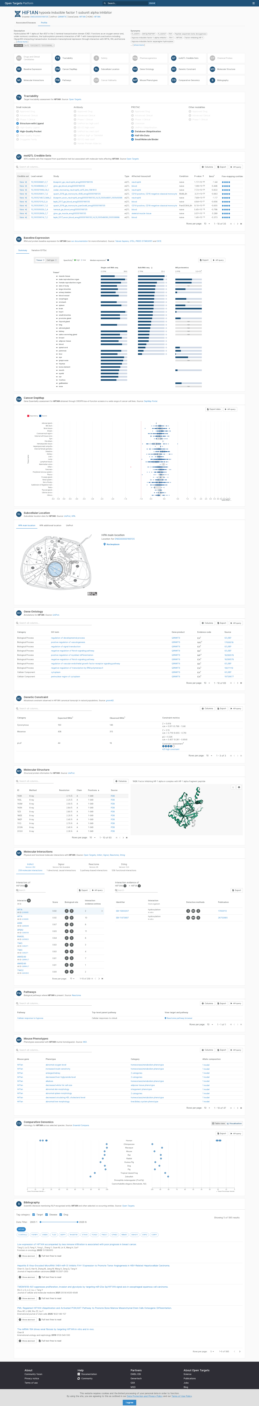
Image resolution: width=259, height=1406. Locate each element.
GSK (133, 1382)
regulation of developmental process (68, 638)
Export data (215, 409)
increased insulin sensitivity (58, 1069)
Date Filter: (21, 1222)
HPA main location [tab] (26, 525)
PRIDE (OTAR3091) (144, 241)
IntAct (99, 855)
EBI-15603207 (122, 911)
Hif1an (20, 1065)
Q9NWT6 (62, 17)
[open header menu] (253, 3)
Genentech (136, 1378)
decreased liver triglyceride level (61, 1077)
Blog (186, 1387)
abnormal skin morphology (57, 1089)
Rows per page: (194, 223)
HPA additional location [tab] (50, 525)
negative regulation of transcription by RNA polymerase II (77, 668)
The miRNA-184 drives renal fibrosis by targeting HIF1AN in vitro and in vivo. (55, 1329)
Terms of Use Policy (181, 1396)
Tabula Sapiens (122, 241)
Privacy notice (32, 1378)
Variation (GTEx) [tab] (39, 250)
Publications (190, 1378)
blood (134, 186)
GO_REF (227, 638)
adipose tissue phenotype (143, 1085)
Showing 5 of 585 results (227, 1217)
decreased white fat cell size (59, 1085)
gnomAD (109, 700)
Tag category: (23, 1214)
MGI (85, 1042)
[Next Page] (237, 224)
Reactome (114, 855)
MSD (133, 1387)
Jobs (186, 1382)
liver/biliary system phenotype (144, 1101)
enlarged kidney (53, 1073)
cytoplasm (55, 672)
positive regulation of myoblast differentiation (72, 655)
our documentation (79, 241)
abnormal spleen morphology (59, 1093)
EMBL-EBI (136, 1374)
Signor (106, 855)
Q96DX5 (25, 926)
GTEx (132, 241)
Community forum (33, 1374)
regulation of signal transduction (66, 646)
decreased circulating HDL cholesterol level (65, 1097)
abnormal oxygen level (56, 1065)
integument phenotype (141, 1089)
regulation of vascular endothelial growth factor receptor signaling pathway (85, 663)
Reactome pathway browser (179, 1018)
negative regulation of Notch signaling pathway (72, 651)
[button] (61, 272)
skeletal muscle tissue (141, 213)
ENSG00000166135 (39, 17)
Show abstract (28, 1256)
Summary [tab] (22, 250)
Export (223, 167)
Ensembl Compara (81, 1125)
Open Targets (75, 99)
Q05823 (25, 939)
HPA (73, 516)
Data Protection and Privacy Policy (145, 1396)
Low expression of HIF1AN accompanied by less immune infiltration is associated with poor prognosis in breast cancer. (77, 1244)
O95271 (25, 946)
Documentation (89, 1374)
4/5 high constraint (170, 749)
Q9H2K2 (25, 973)
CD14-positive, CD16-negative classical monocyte (154, 194)
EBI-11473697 (122, 918)
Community (87, 1378)
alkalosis (49, 1081)
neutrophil (136, 182)
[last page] (241, 224)
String (122, 855)
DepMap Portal (150, 401)
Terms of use (31, 1382)
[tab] (26, 22)
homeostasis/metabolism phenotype (147, 1065)
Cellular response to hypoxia (30, 1018)
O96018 (25, 933)
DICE (159, 241)
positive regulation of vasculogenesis (68, 642)
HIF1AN (82, 17)
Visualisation (235, 1123)
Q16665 (25, 912)
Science (187, 1374)
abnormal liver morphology (58, 1101)
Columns (209, 167)
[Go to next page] (240, 1351)
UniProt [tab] (69, 525)
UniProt (67, 516)
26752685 (223, 918)
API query (237, 167)
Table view (220, 1123)
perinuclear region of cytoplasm (65, 676)
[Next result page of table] (99, 979)
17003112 (222, 911)
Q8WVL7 (25, 960)
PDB (113, 796)
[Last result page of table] (102, 979)
